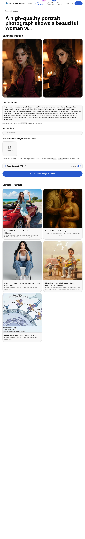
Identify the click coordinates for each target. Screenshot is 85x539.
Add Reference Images (19, 138)
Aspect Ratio (8, 128)
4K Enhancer (41, 2)
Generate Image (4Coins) (44, 174)
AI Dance (59, 3)
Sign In (78, 3)
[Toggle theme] (72, 3)
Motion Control (51, 2)
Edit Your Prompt (10, 102)
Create (29, 3)
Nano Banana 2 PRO (15, 166)
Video (66, 3)
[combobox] (42, 133)
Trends (22, 3)
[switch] (79, 166)
